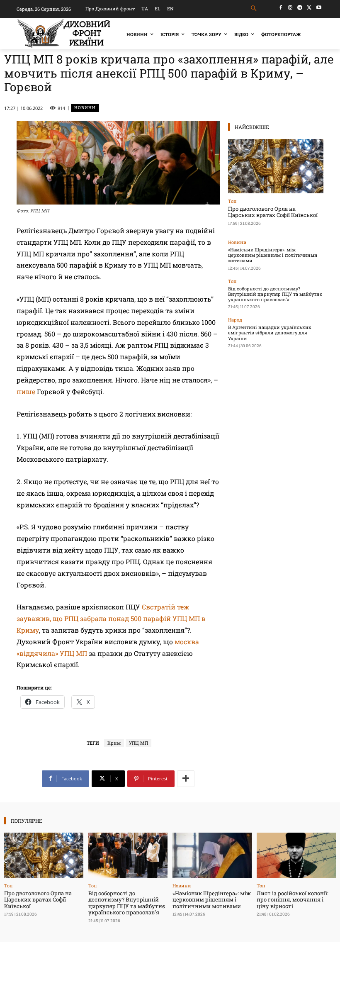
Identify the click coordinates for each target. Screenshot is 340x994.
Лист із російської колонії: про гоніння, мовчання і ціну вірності (292, 899)
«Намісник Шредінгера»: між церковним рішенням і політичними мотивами (273, 254)
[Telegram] (300, 7)
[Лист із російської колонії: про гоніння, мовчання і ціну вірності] (296, 855)
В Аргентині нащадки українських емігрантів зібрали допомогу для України (269, 332)
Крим (114, 743)
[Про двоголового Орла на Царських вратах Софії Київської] (275, 166)
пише (26, 391)
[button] (253, 8)
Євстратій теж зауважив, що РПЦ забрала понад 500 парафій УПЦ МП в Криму (111, 618)
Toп (232, 201)
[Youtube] (318, 7)
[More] (185, 778)
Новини (85, 107)
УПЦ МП (138, 743)
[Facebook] (281, 7)
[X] (309, 7)
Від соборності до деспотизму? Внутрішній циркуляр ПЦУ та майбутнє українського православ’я (275, 293)
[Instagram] (290, 7)
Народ (235, 319)
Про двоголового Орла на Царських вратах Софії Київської (273, 212)
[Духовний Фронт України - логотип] (64, 33)
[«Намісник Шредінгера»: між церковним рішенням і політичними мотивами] (212, 855)
